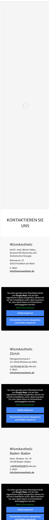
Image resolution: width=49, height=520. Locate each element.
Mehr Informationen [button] (25, 308)
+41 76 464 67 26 (19, 366)
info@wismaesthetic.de (22, 271)
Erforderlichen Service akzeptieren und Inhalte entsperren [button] (25, 321)
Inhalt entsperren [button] (25, 313)
